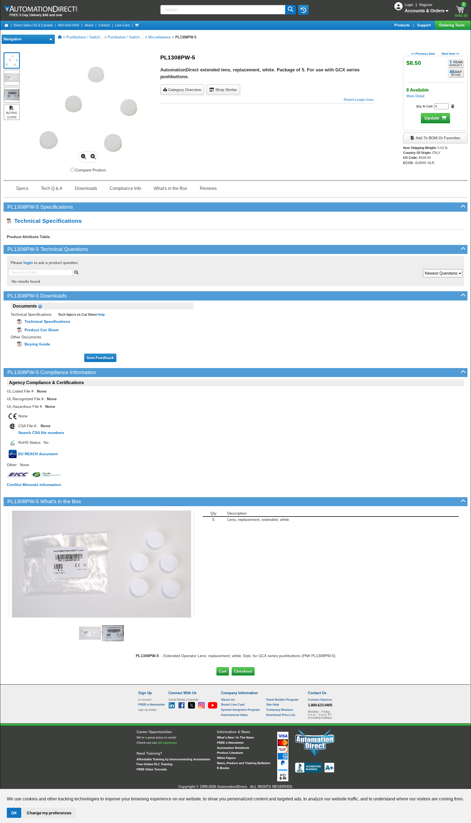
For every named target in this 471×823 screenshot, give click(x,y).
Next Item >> (450, 53)
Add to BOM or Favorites (437, 138)
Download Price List (280, 714)
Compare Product (90, 170)
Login (409, 5)
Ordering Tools (452, 25)
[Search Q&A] (76, 272)
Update (431, 118)
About (88, 25)
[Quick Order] (137, 25)
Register (425, 5)
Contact (104, 25)
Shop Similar (225, 89)
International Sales (234, 714)
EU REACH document (38, 454)
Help (101, 315)
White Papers (226, 758)
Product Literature (230, 752)
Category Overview (184, 89)
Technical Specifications (46, 221)
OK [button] (14, 812)
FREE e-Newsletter (230, 742)
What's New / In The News (235, 737)
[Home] (6, 25)
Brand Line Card (232, 704)
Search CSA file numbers (41, 432)
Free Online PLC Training (155, 764)
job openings (167, 742)
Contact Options (320, 699)
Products (402, 25)
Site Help (272, 704)
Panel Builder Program (282, 699)
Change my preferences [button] (49, 812)
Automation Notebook (233, 747)
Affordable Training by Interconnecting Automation (173, 759)
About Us (228, 699)
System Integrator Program (240, 709)
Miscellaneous (159, 37)
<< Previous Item (423, 53)
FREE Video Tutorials (152, 769)
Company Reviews (279, 709)
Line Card (122, 25)
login (28, 262)
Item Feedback (100, 358)
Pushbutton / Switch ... (126, 37)
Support (424, 25)
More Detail (415, 96)
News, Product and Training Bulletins (243, 763)
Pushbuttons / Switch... (84, 37)
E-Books (223, 768)
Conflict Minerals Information (34, 484)
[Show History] (303, 10)
